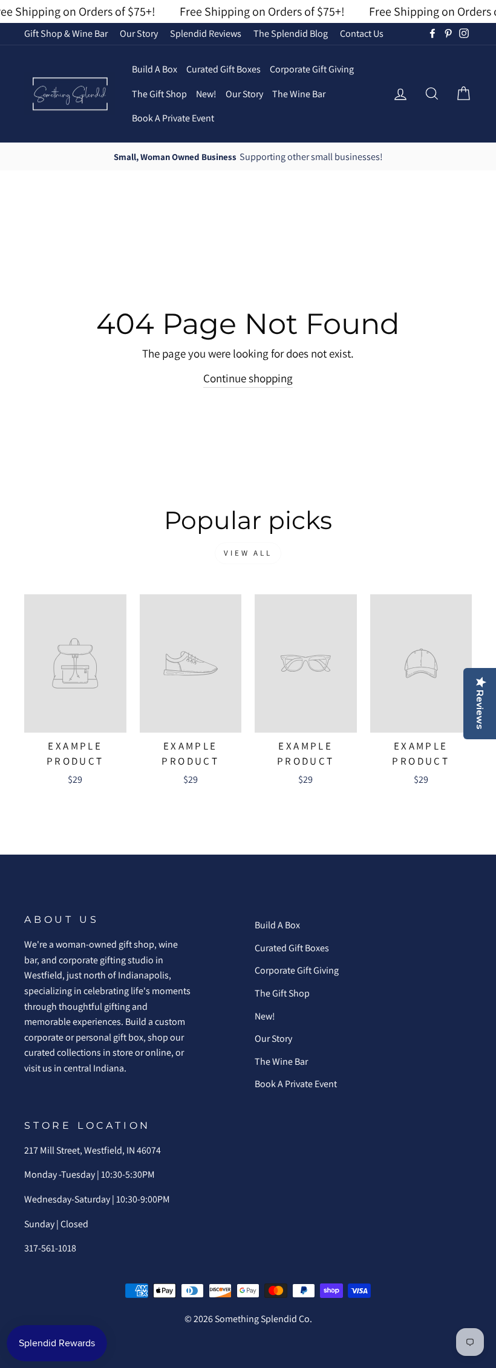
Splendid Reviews (205, 33)
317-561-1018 (50, 1248)
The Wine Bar (298, 94)
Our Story (139, 33)
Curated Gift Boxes (223, 69)
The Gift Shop (159, 94)
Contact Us (361, 33)
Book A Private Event (173, 118)
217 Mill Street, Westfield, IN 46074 (92, 1150)
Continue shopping (248, 378)
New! (206, 94)
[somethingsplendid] (69, 94)
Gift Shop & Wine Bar (66, 33)
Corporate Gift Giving (312, 69)
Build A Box (154, 69)
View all (248, 553)
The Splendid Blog (290, 33)
